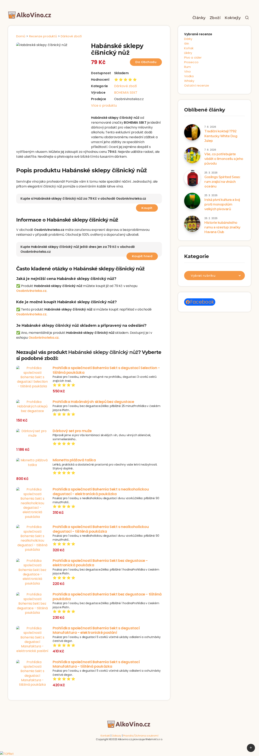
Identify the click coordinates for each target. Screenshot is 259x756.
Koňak (189, 48)
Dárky (188, 39)
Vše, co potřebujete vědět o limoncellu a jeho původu (223, 158)
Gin (186, 43)
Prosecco (191, 62)
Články (199, 18)
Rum (187, 67)
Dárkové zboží (125, 86)
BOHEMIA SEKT (125, 92)
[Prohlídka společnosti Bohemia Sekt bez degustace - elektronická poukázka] (32, 572)
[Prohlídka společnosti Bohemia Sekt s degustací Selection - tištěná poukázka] (32, 377)
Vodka (189, 76)
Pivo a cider (193, 57)
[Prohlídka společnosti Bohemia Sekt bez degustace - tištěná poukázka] (32, 603)
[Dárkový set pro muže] (32, 433)
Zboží (215, 18)
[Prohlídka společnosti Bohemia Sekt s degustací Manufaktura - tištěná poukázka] (32, 673)
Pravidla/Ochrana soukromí (141, 735)
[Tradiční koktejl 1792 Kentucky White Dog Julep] (192, 132)
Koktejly (233, 18)
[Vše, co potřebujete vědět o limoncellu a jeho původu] (192, 155)
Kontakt (105, 735)
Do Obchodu (145, 62)
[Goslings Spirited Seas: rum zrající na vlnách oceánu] (192, 178)
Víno (187, 71)
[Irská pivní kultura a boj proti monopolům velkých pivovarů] (192, 201)
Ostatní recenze (196, 85)
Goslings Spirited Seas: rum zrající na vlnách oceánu (222, 181)
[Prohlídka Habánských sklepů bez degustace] (32, 406)
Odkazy (116, 735)
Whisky (189, 81)
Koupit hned (142, 256)
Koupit (146, 208)
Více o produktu (104, 105)
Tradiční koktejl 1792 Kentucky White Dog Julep (220, 135)
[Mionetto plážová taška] (32, 462)
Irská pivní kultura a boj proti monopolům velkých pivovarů (222, 204)
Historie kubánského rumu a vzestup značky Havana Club (222, 227)
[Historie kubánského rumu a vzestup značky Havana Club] (192, 224)
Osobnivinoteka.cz (31, 290)
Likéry (188, 53)
